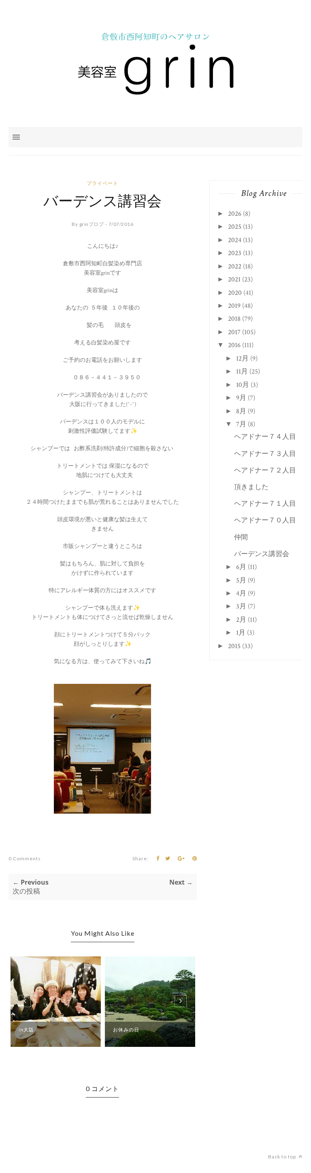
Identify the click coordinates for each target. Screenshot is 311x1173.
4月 (241, 593)
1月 (240, 632)
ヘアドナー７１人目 (265, 503)
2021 (234, 279)
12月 (242, 358)
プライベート (102, 183)
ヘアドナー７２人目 (265, 470)
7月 (241, 424)
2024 (234, 240)
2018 (234, 318)
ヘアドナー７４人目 (265, 436)
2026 (234, 213)
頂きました (251, 487)
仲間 (241, 537)
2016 (234, 345)
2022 (234, 266)
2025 (234, 226)
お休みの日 (126, 1029)
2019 (234, 305)
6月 (241, 567)
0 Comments (25, 858)
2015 (234, 646)
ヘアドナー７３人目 (265, 453)
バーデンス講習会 (261, 554)
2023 (234, 253)
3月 (241, 606)
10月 (242, 384)
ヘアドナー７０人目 (265, 520)
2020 (235, 292)
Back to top (282, 1157)
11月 (242, 371)
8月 (241, 411)
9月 (241, 397)
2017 (234, 332)
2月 (241, 619)
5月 (241, 580)
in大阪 (26, 1029)
